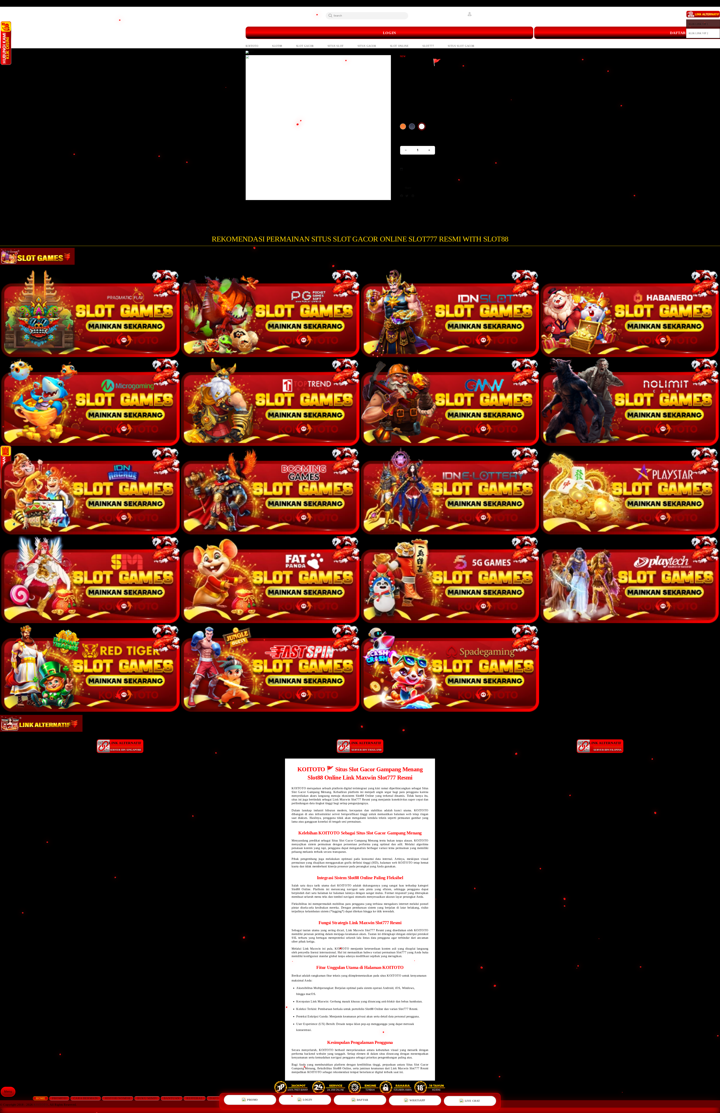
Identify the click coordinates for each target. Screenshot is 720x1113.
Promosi (59, 1098)
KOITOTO (41, 1104)
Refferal (194, 1098)
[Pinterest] (413, 196)
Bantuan (172, 1098)
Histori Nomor (117, 1098)
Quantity (406, 141)
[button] (252, 46)
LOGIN (307, 1101)
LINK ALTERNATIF (125, 746)
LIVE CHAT (472, 1100)
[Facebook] (402, 196)
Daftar (216, 1098)
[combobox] (367, 15)
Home (40, 1098)
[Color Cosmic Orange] (403, 126)
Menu (8, 1091)
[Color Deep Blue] (412, 126)
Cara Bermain (85, 1098)
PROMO (252, 1101)
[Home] (321, 33)
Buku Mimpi (147, 1098)
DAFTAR (362, 1101)
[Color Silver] (421, 126)
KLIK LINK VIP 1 (698, 24)
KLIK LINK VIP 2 (698, 33)
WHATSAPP (417, 1100)
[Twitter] (407, 196)
